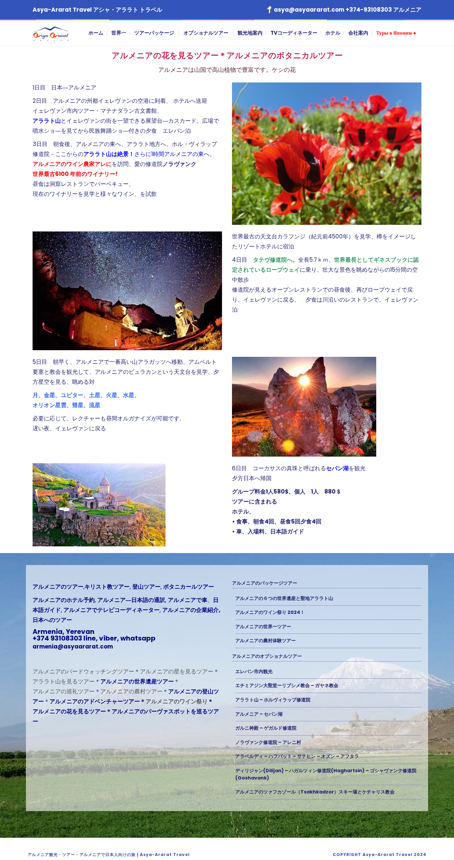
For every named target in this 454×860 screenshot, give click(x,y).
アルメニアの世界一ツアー (263, 626)
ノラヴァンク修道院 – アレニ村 (268, 742)
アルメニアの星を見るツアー (176, 671)
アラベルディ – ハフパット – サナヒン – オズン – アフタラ (297, 756)
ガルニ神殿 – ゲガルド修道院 (265, 728)
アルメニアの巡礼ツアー (64, 691)
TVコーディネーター (294, 32)
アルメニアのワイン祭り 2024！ (270, 612)
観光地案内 (250, 32)
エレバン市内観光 (254, 671)
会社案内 (358, 32)
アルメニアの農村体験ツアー (265, 640)
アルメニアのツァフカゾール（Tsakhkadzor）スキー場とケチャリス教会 (315, 791)
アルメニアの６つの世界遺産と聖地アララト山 (284, 598)
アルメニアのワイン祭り (177, 701)
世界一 (118, 32)
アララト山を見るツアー (64, 681)
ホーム (95, 32)
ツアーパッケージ (154, 32)
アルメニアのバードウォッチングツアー (83, 671)
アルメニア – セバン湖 (259, 714)
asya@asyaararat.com (309, 10)
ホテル (332, 32)
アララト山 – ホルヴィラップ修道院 (272, 699)
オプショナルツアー (205, 32)
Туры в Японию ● (396, 32)
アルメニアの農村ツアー (131, 691)
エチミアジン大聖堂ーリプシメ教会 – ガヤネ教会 (286, 685)
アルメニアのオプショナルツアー (267, 656)
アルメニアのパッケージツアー (264, 583)
